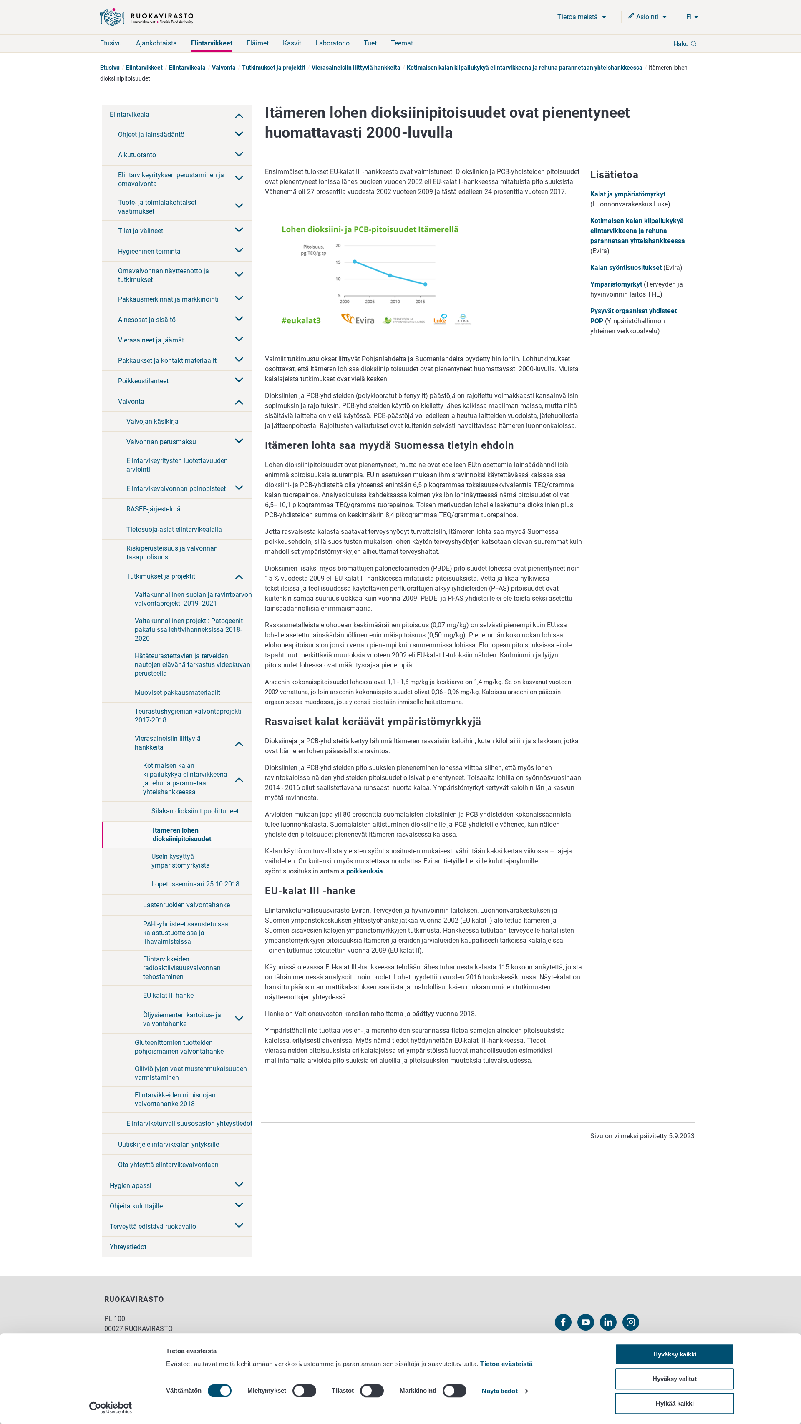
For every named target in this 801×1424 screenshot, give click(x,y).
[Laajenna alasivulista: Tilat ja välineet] (239, 231)
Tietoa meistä (578, 17)
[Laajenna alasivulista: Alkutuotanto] (239, 155)
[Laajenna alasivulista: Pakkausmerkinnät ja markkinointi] (239, 299)
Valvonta (224, 67)
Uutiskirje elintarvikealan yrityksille (168, 1144)
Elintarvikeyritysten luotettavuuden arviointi (177, 465)
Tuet (370, 43)
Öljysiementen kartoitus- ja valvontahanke (182, 1019)
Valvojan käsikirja (152, 421)
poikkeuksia (364, 871)
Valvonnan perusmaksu (161, 442)
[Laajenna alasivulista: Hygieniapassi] (239, 1185)
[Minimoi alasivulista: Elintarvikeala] (239, 115)
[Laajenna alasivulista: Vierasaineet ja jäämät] (239, 340)
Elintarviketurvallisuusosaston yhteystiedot (189, 1123)
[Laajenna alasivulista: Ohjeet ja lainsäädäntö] (239, 135)
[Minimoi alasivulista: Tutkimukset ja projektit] (239, 576)
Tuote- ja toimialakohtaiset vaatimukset (157, 207)
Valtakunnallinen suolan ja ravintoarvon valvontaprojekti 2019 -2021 (193, 599)
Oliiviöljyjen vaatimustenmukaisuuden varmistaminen (191, 1073)
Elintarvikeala (187, 67)
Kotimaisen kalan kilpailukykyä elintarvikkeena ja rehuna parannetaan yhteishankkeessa (524, 67)
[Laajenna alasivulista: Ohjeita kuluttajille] (239, 1206)
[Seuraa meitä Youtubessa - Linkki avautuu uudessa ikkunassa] (585, 1322)
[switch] (304, 1390)
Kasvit (292, 43)
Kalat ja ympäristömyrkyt (627, 194)
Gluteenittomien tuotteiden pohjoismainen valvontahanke (179, 1047)
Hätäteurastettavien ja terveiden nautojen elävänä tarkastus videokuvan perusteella (192, 664)
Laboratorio (332, 43)
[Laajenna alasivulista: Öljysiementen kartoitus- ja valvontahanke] (239, 1019)
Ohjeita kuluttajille (136, 1206)
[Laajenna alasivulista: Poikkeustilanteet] (239, 381)
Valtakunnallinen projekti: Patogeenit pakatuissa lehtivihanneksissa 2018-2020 (189, 629)
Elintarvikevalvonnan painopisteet (176, 489)
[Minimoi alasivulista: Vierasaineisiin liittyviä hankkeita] (239, 743)
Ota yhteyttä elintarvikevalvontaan (168, 1165)
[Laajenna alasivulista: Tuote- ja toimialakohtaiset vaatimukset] (239, 206)
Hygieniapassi (130, 1186)
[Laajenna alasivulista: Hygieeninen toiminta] (239, 251)
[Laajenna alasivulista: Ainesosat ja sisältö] (239, 319)
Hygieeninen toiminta (149, 251)
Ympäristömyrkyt (616, 284)
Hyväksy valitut (674, 1378)
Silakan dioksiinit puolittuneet (195, 811)
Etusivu (111, 43)
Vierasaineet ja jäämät (151, 340)
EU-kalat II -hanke (168, 995)
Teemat (402, 43)
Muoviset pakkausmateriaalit (177, 693)
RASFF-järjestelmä (153, 509)
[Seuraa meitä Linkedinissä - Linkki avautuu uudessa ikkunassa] (608, 1322)
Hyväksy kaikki (674, 1354)
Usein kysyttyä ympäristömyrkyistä (180, 861)
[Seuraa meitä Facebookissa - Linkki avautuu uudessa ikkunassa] (563, 1322)
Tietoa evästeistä (506, 1363)
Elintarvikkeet (211, 43)
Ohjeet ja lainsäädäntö (151, 134)
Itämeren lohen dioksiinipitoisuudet (182, 834)
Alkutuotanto (137, 155)
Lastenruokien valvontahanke (186, 905)
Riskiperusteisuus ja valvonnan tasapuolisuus (172, 552)
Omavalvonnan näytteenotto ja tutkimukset (163, 275)
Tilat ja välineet (140, 231)
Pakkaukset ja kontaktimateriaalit (167, 361)
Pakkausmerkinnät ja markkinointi (168, 299)
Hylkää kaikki (675, 1403)
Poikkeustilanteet (143, 381)
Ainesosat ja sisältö (147, 320)
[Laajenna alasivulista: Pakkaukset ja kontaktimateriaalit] (239, 360)
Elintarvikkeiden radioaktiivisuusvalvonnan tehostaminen (182, 968)
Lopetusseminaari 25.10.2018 (195, 884)
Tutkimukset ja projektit (273, 67)
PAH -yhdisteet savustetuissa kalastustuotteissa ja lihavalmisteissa (185, 933)
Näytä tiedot (499, 1391)
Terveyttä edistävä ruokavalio (153, 1226)
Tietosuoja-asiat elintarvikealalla (174, 529)
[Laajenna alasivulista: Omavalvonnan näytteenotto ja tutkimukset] (239, 275)
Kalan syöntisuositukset (626, 268)
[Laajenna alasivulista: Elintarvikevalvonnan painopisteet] (239, 488)
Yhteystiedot (128, 1247)
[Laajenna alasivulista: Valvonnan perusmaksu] (239, 442)
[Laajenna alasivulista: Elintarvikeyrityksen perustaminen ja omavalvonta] (239, 179)
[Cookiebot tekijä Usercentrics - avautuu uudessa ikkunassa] (110, 1407)
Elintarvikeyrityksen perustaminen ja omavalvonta (171, 179)
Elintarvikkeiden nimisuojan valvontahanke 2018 (175, 1099)
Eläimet (258, 43)
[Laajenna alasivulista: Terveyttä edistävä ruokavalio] (239, 1226)
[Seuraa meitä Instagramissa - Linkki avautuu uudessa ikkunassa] (630, 1322)
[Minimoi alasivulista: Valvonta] (239, 401)
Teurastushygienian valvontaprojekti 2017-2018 (188, 715)
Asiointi (647, 17)
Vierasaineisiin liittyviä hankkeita (356, 67)
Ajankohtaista (156, 43)
